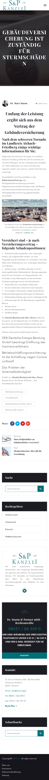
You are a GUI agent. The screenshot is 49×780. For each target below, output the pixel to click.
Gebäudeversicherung (14, 392)
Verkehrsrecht (11, 515)
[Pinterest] (23, 423)
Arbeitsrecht (10, 522)
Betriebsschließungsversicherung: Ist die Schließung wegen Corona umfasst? (24, 357)
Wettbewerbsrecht (13, 536)
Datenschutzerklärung (11, 772)
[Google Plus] (28, 423)
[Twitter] (17, 423)
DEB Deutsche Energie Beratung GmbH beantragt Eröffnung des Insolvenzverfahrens (23, 342)
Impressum (6, 768)
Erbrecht (9, 529)
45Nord (16, 758)
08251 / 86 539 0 (24, 628)
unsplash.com (28, 233)
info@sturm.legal (18, 691)
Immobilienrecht (11, 398)
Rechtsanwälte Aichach (14, 410)
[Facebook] (12, 423)
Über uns (6, 765)
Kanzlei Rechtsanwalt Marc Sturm (18, 404)
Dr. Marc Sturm (18, 103)
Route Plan (10, 706)
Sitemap (5, 775)
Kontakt (24, 655)
